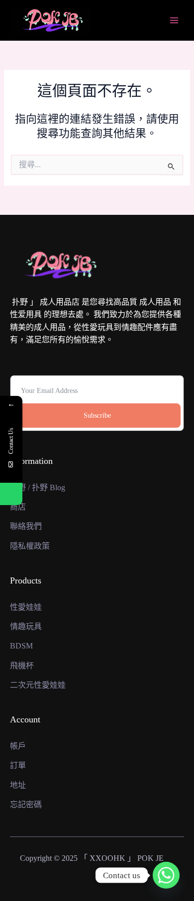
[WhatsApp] (11, 494)
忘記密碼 (26, 804)
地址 (18, 785)
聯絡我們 (26, 526)
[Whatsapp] (166, 875)
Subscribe (97, 415)
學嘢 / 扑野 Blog (37, 487)
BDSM (21, 646)
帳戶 (18, 746)
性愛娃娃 (26, 607)
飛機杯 (22, 665)
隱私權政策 (30, 546)
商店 (18, 507)
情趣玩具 (26, 626)
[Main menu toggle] (174, 20)
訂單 (18, 765)
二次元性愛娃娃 (38, 685)
